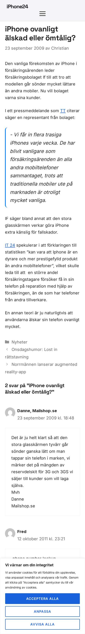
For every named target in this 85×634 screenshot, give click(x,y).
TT (63, 110)
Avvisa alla (42, 624)
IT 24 (10, 245)
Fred (21, 531)
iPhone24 (17, 6)
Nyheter (19, 342)
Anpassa (42, 611)
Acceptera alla (42, 599)
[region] (42, 596)
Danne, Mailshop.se (37, 410)
